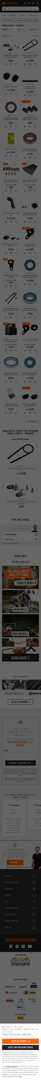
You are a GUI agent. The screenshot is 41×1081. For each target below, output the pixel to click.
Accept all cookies (18, 1041)
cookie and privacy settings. (17, 1034)
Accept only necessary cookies (20, 1047)
